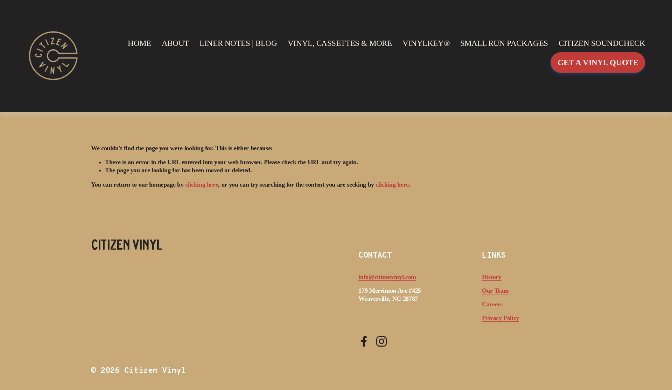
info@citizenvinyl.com (387, 276)
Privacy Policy (500, 317)
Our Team (495, 290)
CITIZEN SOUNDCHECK (602, 43)
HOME (139, 43)
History (492, 276)
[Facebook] (364, 341)
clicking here (201, 184)
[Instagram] (381, 341)
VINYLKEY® (425, 43)
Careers (492, 304)
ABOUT (175, 43)
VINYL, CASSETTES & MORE (340, 43)
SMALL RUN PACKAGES (504, 43)
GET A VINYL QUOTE (598, 62)
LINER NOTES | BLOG (238, 43)
